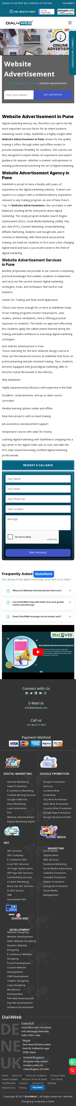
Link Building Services (19, 877)
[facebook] (26, 693)
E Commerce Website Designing (19, 956)
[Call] (72, 1070)
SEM (9, 894)
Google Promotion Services (54, 784)
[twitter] (31, 693)
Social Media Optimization (51, 853)
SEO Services (14, 850)
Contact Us (37, 1083)
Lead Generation (17, 808)
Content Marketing (18, 881)
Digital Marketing (28, 83)
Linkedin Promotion (54, 872)
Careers (23, 1083)
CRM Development (17, 976)
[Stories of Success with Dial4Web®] (38, 652)
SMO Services (51, 859)
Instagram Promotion (55, 886)
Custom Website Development (16, 969)
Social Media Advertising (57, 868)
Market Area (8, 1087)
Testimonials (9, 1083)
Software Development (20, 1007)
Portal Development (19, 963)
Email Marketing (16, 803)
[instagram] (45, 693)
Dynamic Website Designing (17, 947)
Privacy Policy (58, 1075)
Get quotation (53, 95)
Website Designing (18, 932)
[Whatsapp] (72, 1061)
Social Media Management (50, 892)
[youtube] (40, 693)
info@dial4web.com (36, 707)
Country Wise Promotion (57, 808)
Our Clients (57, 1079)
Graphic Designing (18, 980)
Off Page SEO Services (20, 872)
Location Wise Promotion (51, 793)
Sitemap (51, 1083)
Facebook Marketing (55, 864)
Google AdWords (17, 799)
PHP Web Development (20, 998)
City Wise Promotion (55, 799)
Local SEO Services (18, 864)
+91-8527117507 (36, 725)
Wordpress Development (15, 992)
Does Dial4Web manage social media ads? (37, 616)
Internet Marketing (18, 781)
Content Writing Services (21, 795)
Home (12, 83)
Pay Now (37, 1087)
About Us (17, 1075)
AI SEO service (15, 890)
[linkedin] (36, 693)
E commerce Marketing (20, 790)
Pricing (22, 1087)
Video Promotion (17, 786)
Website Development (20, 936)
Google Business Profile (57, 817)
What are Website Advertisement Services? (37, 590)
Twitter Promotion (54, 881)
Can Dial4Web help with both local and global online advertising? (38, 603)
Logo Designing (16, 985)
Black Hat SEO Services (20, 886)
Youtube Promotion (54, 877)
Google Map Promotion (57, 812)
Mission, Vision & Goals (34, 1079)
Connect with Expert (72, 53)
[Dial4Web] (20, 22)
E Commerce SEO (17, 859)
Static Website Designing (21, 941)
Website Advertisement (20, 817)
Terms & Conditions (36, 1075)
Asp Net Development (20, 1002)
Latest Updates (10, 1079)
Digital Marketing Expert (21, 821)
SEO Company (15, 855)
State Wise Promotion (55, 803)
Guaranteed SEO (16, 899)
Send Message (38, 552)
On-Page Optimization (20, 868)
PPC (9, 812)
